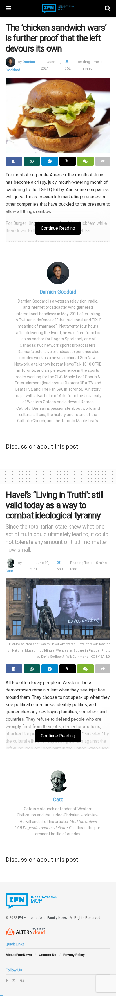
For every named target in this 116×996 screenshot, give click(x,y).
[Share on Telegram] (49, 161)
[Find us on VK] (22, 980)
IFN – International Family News (42, 918)
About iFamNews (19, 955)
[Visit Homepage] (58, 9)
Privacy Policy (74, 955)
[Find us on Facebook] (7, 980)
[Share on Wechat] (85, 161)
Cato (9, 571)
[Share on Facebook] (14, 161)
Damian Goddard (58, 292)
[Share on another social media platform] (103, 161)
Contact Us (47, 955)
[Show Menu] (8, 8)
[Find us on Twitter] (14, 980)
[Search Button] (107, 8)
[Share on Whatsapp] (32, 161)
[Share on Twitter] (67, 161)
